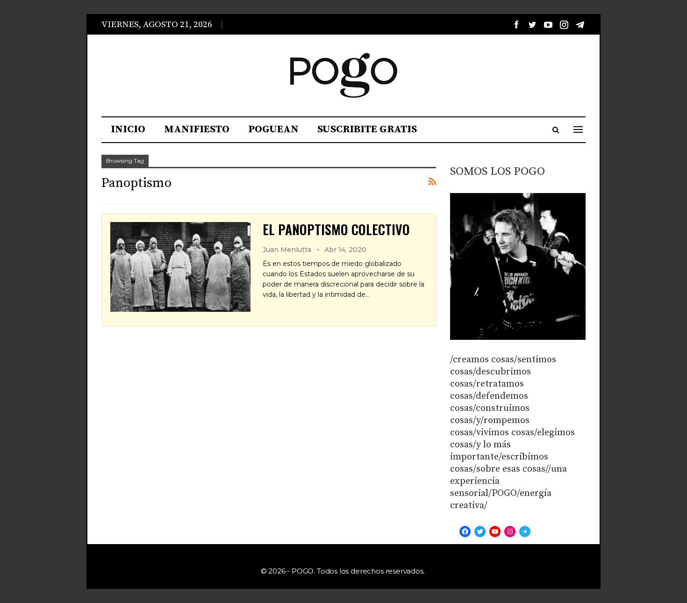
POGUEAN (273, 129)
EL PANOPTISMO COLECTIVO (336, 229)
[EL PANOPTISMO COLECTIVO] (180, 267)
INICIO (128, 129)
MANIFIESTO (196, 129)
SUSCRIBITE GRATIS (367, 129)
